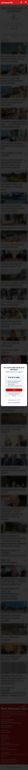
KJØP (14, 390)
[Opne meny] (26, 2)
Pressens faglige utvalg (7, 719)
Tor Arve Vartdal (5, 732)
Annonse (3, 740)
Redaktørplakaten (6, 721)
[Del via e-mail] (16, 28)
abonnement (17, 402)
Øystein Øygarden (6, 727)
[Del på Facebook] (11, 28)
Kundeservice (5, 738)
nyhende (4, 34)
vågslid (14, 37)
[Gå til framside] (7, 2)
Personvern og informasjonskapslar (11, 723)
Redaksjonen (5, 737)
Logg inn (14, 372)
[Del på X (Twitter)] (14, 28)
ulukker (23, 34)
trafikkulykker (14, 34)
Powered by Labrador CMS (14, 767)
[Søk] (21, 2)
